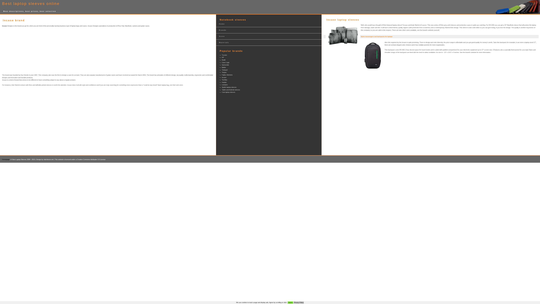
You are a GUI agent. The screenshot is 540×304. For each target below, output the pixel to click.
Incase (224, 77)
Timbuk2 (225, 70)
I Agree (290, 302)
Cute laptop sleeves (228, 92)
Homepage (6, 159)
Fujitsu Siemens (227, 75)
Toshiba (224, 80)
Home (222, 24)
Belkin (224, 67)
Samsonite (225, 65)
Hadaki (224, 82)
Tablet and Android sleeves (231, 90)
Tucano (224, 55)
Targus (224, 72)
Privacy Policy (299, 302)
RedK (224, 60)
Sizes (222, 36)
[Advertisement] (30, 50)
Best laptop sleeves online (31, 3)
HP (223, 57)
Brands (222, 30)
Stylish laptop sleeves (229, 87)
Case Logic (226, 62)
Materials (224, 42)
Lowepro (225, 85)
